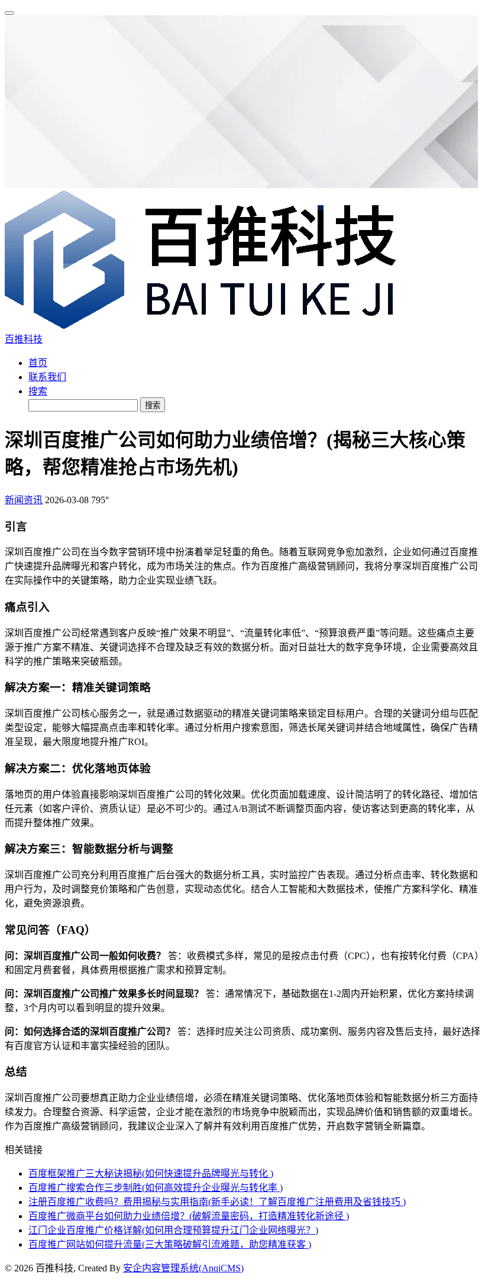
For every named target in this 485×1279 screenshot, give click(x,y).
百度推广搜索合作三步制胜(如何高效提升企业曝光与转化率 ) (155, 1188)
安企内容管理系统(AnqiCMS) (183, 1268)
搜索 (37, 391)
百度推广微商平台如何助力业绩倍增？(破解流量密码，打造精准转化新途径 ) (188, 1216)
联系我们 (47, 377)
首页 (37, 363)
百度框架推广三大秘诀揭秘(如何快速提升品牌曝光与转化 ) (150, 1173)
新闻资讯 (24, 500)
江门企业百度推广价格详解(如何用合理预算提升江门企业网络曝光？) (173, 1230)
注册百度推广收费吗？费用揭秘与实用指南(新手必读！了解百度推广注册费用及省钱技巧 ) (217, 1202)
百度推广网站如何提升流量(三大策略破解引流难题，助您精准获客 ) (169, 1244)
